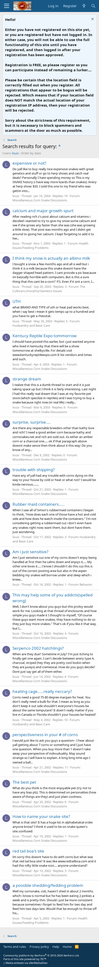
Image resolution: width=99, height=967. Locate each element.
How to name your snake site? (41, 816)
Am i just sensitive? (30, 551)
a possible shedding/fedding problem (47, 885)
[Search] (93, 5)
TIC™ (43, 959)
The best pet (24, 782)
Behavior (86, 584)
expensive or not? (29, 163)
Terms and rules (14, 946)
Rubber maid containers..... (38, 504)
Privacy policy (39, 946)
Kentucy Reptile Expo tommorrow (44, 335)
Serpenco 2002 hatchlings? (38, 648)
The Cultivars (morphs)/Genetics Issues (48, 288)
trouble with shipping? (33, 469)
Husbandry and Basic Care (31, 325)
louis (15, 153)
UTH (16, 301)
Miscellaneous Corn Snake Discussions (39, 200)
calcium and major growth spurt (43, 210)
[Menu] (6, 6)
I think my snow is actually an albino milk (51, 258)
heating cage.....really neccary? (42, 691)
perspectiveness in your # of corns (45, 734)
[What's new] (83, 5)
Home (67, 946)
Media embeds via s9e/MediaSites (26, 963)
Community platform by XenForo (41, 955)
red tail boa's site (28, 851)
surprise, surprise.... (31, 422)
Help (55, 946)
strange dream (26, 379)
